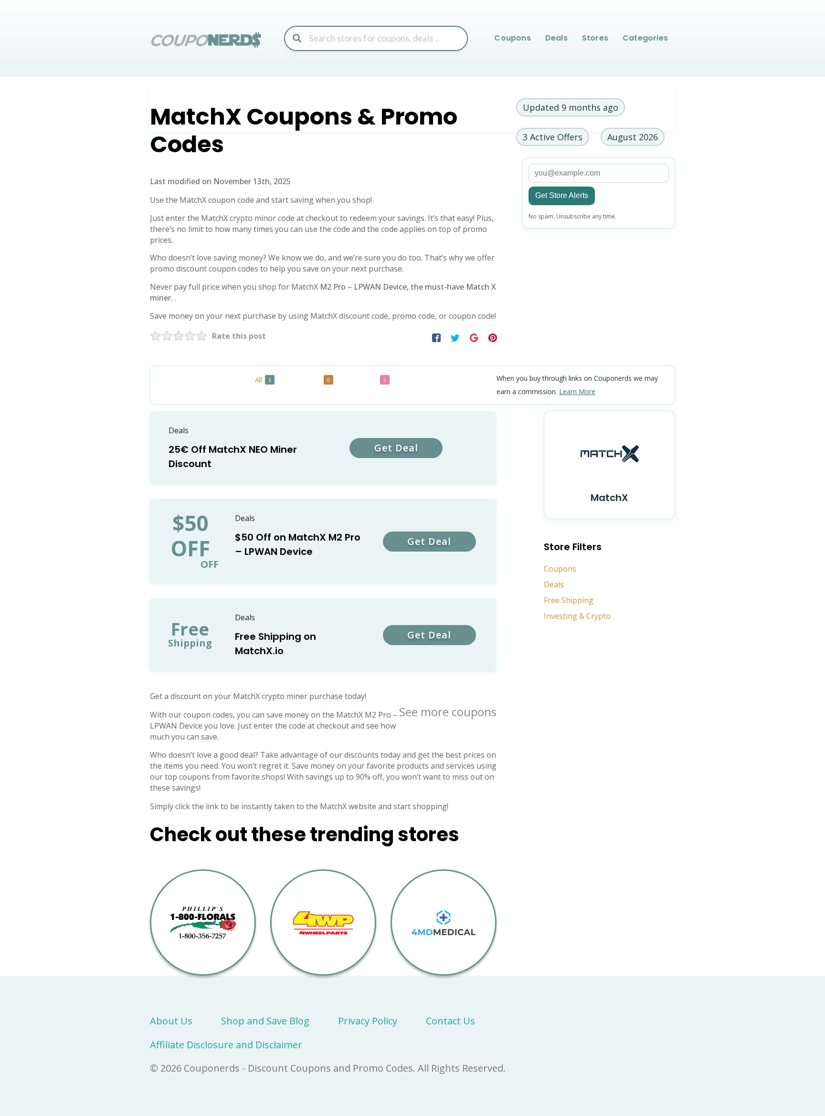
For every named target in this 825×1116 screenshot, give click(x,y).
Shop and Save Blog (265, 1020)
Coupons (512, 37)
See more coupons (448, 712)
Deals (556, 37)
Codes (315, 379)
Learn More (577, 391)
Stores (595, 37)
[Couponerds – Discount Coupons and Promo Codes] (207, 39)
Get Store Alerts (561, 195)
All (263, 379)
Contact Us (450, 1020)
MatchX (609, 497)
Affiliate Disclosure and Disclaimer (226, 1044)
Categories (645, 37)
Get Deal (396, 447)
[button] (437, 338)
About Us (171, 1020)
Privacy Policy (367, 1020)
